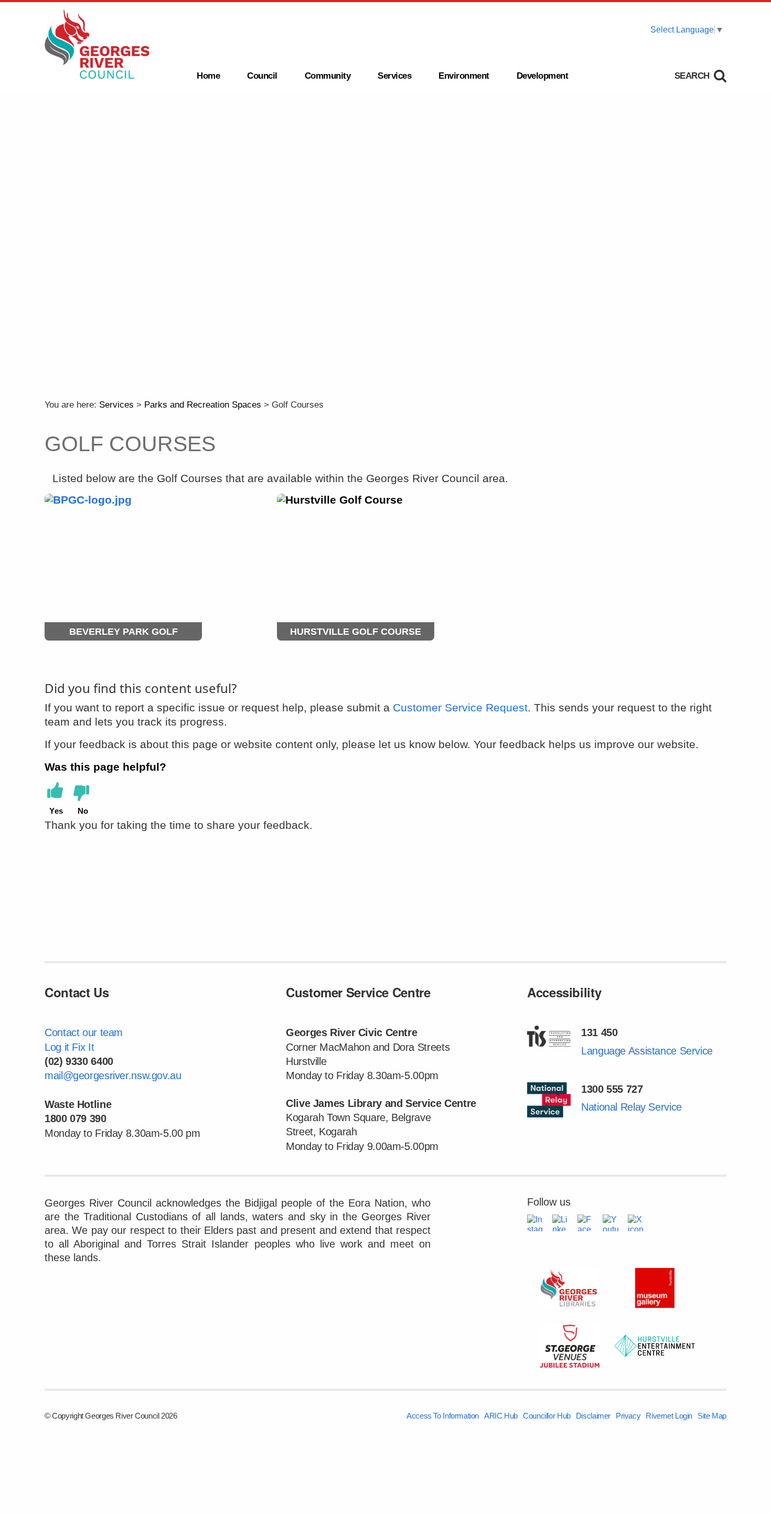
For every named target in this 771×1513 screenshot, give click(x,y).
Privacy (628, 1415)
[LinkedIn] (560, 1222)
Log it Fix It (69, 1047)
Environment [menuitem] (463, 76)
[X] (636, 1222)
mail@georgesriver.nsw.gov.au (113, 1075)
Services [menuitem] (394, 76)
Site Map (712, 1415)
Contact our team (84, 1032)
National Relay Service (631, 1107)
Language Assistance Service (647, 1051)
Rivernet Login (669, 1415)
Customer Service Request (460, 707)
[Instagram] (535, 1222)
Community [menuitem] (328, 76)
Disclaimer (593, 1415)
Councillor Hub (547, 1415)
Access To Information (442, 1415)
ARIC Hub (501, 1415)
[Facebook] (585, 1222)
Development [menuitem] (543, 76)
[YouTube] (611, 1222)
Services (116, 405)
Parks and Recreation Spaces (202, 405)
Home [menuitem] (208, 76)
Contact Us (77, 992)
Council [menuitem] (262, 76)
